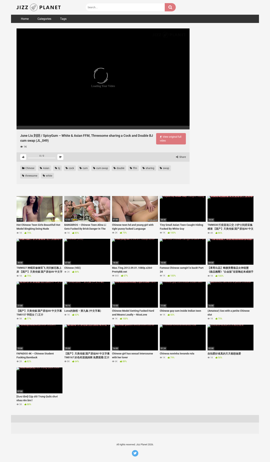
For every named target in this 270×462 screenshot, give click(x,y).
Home (25, 19)
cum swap (102, 168)
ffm (134, 168)
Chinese (29, 168)
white (48, 175)
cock (71, 168)
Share (182, 156)
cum (85, 168)
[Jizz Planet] (39, 7)
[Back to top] (258, 451)
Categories (44, 19)
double (120, 168)
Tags (63, 19)
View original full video (170, 138)
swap (165, 168)
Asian (45, 168)
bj (58, 168)
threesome (31, 175)
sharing (149, 168)
